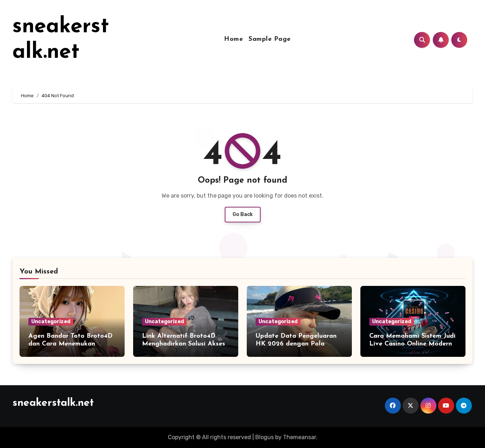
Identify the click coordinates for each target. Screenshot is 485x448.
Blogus (264, 437)
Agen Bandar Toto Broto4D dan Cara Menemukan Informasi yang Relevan (70, 344)
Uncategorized (50, 322)
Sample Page (270, 39)
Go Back (243, 214)
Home (233, 39)
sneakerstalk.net (53, 403)
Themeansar (299, 437)
